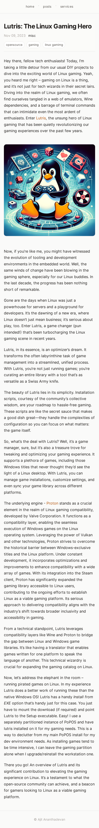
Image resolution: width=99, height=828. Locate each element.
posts (47, 6)
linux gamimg (54, 45)
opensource (14, 45)
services (66, 6)
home (30, 6)
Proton (52, 503)
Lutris (41, 118)
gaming (34, 45)
